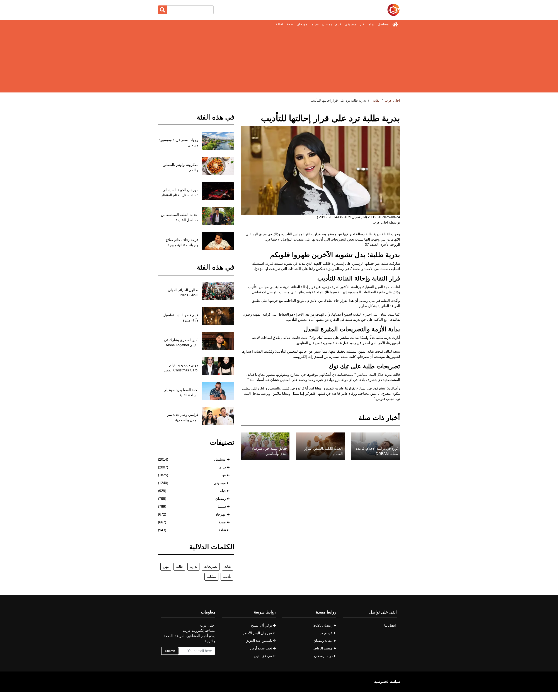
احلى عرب (392, 100)
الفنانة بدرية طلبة (378, 234)
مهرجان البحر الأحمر (257, 633)
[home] (395, 24)
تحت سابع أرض (261, 648)
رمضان (327, 24)
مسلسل (383, 24)
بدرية (193, 566)
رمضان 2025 (323, 625)
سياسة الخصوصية (387, 681)
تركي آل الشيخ (261, 625)
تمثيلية (211, 576)
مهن (166, 566)
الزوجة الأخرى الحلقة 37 (382, 244)
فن (362, 24)
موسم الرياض (323, 648)
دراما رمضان (323, 656)
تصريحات (210, 566)
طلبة (179, 566)
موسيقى (351, 24)
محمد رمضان (323, 640)
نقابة (227, 566)
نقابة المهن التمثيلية (360, 351)
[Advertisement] (279, 61)
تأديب (227, 576)
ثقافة (279, 24)
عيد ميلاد (326, 633)
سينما (315, 24)
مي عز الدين (263, 656)
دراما (370, 24)
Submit (170, 651)
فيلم (338, 24)
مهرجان (302, 24)
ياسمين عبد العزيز (259, 640)
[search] (162, 9)
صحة (289, 24)
